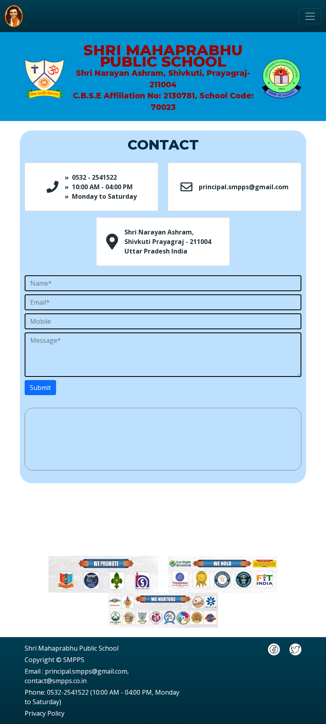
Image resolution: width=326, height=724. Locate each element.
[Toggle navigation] (310, 16)
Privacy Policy (44, 713)
